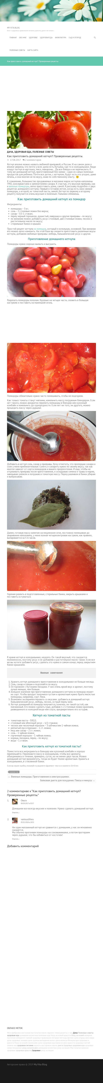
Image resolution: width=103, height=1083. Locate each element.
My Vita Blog (13, 27)
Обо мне (22, 37)
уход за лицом (47, 1050)
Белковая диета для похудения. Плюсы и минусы (67, 780)
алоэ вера (89, 1037)
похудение (17, 1048)
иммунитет (21, 1037)
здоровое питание (25, 1045)
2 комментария (33, 159)
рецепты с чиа (66, 1032)
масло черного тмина (50, 1032)
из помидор (40, 228)
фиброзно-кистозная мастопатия (26, 1032)
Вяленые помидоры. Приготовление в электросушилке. (38, 776)
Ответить (16, 813)
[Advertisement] (51, 83)
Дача (10, 152)
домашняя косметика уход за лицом (54, 1048)
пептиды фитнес (66, 1037)
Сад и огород (75, 37)
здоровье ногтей (82, 1043)
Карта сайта (33, 50)
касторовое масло (49, 1045)
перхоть (37, 1045)
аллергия (88, 1035)
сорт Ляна (39, 696)
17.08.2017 (15, 159)
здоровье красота (24, 1050)
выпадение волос (47, 1040)
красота (71, 1043)
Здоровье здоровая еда (74, 1045)
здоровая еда (14, 772)
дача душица (33, 1040)
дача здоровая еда (46, 1043)
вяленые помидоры (19, 186)
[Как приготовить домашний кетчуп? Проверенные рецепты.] (51, 130)
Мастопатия (75, 1048)
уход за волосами (30, 1048)
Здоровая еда (46, 37)
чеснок (87, 218)
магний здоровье (33, 1037)
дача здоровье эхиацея (17, 1040)
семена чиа (12, 1045)
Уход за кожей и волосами (26, 1043)
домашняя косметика (29, 1035)
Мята (9, 1032)
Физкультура (60, 37)
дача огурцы (79, 1037)
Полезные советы (17, 50)
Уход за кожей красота (61, 1035)
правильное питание (50, 1037)
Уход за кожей (77, 1035)
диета (60, 1045)
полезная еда (44, 1035)
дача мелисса (61, 1040)
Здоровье (33, 37)
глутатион (11, 1037)
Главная (13, 37)
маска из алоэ (61, 1043)
